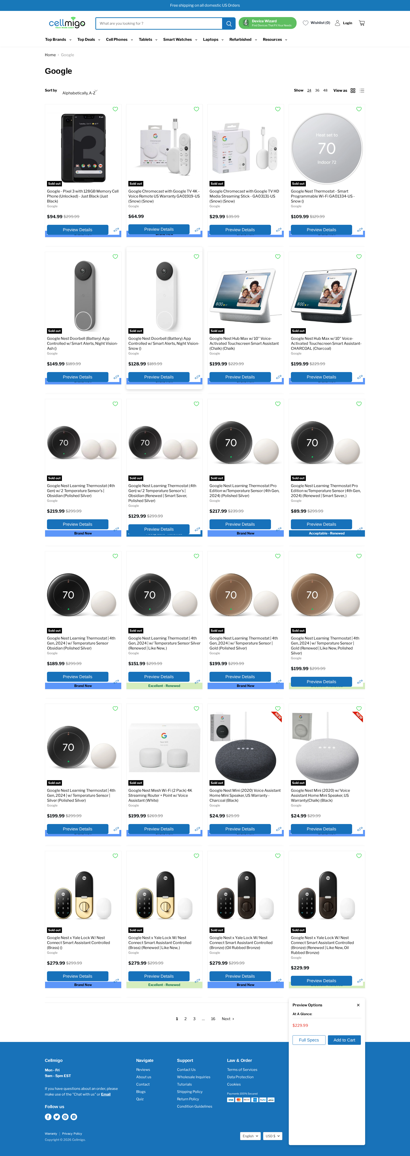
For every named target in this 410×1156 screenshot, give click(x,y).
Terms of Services (242, 1070)
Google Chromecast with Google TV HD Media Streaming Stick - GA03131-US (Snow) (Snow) (244, 196)
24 (309, 90)
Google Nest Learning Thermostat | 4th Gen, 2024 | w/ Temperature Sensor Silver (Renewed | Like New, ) (164, 643)
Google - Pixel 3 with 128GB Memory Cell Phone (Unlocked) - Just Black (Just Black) (83, 196)
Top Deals (86, 39)
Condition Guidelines (194, 1106)
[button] (116, 229)
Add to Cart (344, 1040)
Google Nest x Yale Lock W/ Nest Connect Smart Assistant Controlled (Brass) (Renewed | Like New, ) (159, 942)
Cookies (234, 1084)
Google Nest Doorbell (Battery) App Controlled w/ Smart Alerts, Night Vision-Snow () (163, 343)
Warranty (51, 1133)
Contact (143, 1084)
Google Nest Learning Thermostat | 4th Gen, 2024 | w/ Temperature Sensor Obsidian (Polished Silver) (81, 643)
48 (325, 90)
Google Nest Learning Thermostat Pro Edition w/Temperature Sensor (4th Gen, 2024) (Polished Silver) (244, 491)
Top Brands (56, 39)
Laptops (211, 39)
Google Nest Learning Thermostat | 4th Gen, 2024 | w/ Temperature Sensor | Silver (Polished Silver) (81, 795)
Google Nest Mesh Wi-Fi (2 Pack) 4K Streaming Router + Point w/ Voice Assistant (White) (160, 795)
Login (347, 23)
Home (50, 55)
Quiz (140, 1099)
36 (317, 90)
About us (143, 1077)
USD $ (270, 1136)
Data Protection (240, 1077)
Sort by (51, 90)
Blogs (141, 1092)
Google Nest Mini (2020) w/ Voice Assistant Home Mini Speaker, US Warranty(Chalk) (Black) (320, 795)
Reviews (143, 1070)
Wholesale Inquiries (193, 1077)
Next (226, 1019)
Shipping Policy (190, 1092)
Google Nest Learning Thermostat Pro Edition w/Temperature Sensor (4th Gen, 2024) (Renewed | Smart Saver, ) (326, 491)
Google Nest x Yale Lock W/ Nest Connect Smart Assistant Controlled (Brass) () (78, 942)
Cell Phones (117, 39)
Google (52, 206)
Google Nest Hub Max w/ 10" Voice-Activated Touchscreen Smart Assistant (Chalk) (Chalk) (244, 343)
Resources (273, 39)
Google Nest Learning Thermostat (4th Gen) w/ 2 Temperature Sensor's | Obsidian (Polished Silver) (81, 491)
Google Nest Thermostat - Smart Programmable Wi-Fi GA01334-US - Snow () (323, 196)
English (248, 1136)
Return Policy (188, 1099)
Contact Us (186, 1070)
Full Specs (309, 1040)
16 (213, 1019)
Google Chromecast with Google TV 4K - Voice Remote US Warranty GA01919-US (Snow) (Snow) (164, 196)
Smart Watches (177, 39)
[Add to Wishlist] (115, 109)
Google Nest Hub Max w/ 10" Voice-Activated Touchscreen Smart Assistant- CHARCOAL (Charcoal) (326, 343)
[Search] (228, 23)
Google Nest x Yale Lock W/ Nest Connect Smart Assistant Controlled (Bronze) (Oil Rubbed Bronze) (241, 942)
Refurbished (240, 39)
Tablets (146, 39)
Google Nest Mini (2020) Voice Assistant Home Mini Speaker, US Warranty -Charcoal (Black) (245, 795)
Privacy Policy (72, 1133)
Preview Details (77, 229)
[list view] (362, 90)
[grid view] (353, 90)
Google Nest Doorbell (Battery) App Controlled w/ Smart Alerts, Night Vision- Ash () (82, 343)
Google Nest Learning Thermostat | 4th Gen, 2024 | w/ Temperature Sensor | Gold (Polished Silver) (244, 643)
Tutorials (184, 1084)
